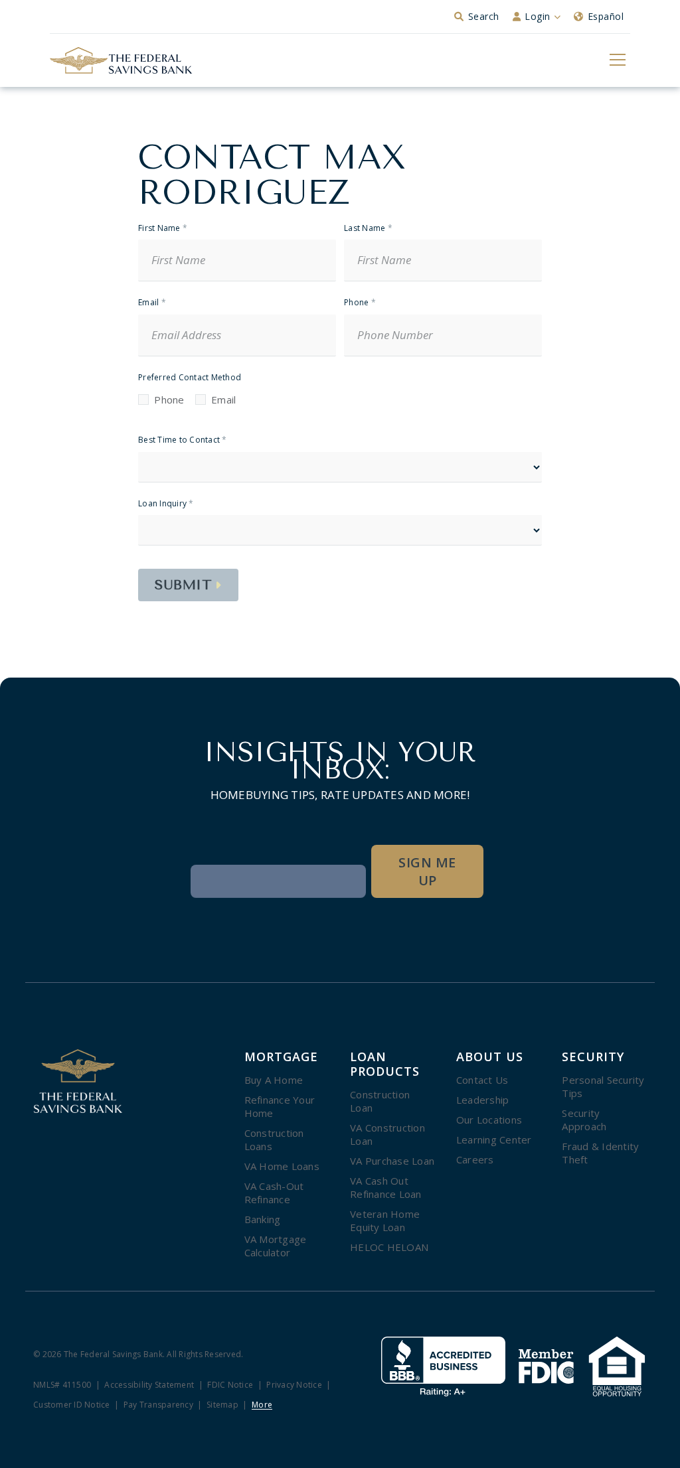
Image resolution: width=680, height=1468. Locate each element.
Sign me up (427, 871)
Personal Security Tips (603, 1086)
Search (483, 16)
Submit (183, 585)
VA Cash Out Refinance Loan (386, 1187)
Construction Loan (380, 1101)
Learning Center (494, 1139)
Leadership (482, 1099)
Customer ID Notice (71, 1405)
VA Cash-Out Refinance (274, 1192)
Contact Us (482, 1079)
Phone (360, 303)
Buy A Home (273, 1079)
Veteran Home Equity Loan (385, 1220)
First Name (162, 229)
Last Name (368, 229)
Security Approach (584, 1119)
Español (606, 16)
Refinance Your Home (279, 1106)
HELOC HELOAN (389, 1247)
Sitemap (222, 1405)
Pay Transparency (158, 1405)
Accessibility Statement (149, 1385)
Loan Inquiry (166, 504)
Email (152, 303)
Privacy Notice (294, 1385)
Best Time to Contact (182, 440)
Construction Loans (274, 1139)
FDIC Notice (230, 1385)
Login (538, 16)
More (262, 1405)
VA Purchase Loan (392, 1160)
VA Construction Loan (387, 1134)
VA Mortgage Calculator (275, 1245)
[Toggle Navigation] (617, 59)
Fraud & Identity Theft (600, 1152)
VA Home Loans (281, 1166)
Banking (262, 1219)
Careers (475, 1159)
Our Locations (489, 1119)
